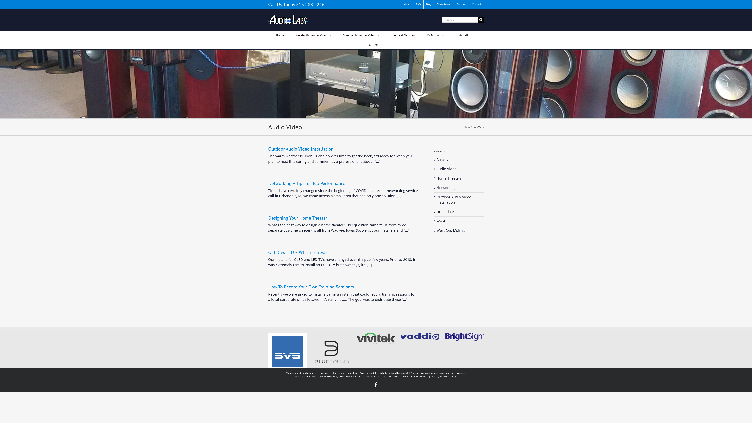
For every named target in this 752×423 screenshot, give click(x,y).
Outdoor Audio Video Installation (301, 149)
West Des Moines (451, 230)
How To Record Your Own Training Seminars (311, 287)
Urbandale (445, 211)
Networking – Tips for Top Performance (306, 183)
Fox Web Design (448, 376)
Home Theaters (449, 178)
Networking (446, 187)
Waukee (443, 221)
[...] (377, 161)
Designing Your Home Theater (297, 218)
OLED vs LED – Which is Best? (297, 252)
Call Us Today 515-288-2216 (296, 4)
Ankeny (442, 159)
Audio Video (446, 168)
